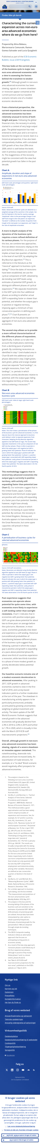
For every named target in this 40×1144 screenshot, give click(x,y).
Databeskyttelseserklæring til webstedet (21, 1040)
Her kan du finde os (13, 1002)
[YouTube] (23, 1070)
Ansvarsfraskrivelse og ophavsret (18, 1016)
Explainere (9, 992)
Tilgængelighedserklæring (15, 1047)
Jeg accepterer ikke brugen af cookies (21, 1140)
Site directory (11, 1055)
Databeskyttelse (11, 1036)
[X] (6, 1070)
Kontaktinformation (13, 999)
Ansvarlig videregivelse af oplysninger (20, 1023)
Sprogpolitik (10, 1050)
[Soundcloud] (28, 1070)
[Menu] (36, 7)
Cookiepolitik (10, 1043)
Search (29, 6)
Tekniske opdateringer (14, 1019)
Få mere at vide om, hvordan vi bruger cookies (21, 1130)
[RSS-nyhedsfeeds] (34, 1070)
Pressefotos (9, 996)
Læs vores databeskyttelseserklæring (21, 1126)
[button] (36, 2)
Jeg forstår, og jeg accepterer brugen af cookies (21, 1135)
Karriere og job (11, 989)
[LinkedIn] (12, 1070)
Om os (7, 985)
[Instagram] (17, 1070)
